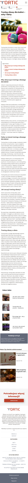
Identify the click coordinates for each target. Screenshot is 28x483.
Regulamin (14, 481)
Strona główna (4, 8)
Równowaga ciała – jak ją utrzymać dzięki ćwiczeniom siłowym (18, 317)
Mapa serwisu (14, 478)
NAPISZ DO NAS (14, 400)
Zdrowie (14, 450)
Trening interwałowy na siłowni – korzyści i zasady (14, 464)
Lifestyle (14, 444)
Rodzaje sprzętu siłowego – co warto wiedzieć (14, 461)
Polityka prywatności (14, 475)
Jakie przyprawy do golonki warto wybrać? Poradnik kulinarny (21, 370)
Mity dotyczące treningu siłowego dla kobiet (15, 66)
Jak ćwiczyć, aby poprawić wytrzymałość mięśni (19, 327)
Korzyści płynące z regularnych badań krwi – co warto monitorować (21, 354)
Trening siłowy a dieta (11, 75)
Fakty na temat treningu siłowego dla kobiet (15, 70)
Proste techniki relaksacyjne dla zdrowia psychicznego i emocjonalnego (13, 458)
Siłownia (10, 8)
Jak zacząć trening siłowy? (12, 73)
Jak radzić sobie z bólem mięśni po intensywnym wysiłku (18, 297)
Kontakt (14, 436)
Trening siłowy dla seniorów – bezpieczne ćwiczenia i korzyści (18, 307)
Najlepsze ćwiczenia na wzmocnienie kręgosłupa (14, 468)
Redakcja (14, 434)
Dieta (14, 442)
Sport (14, 448)
